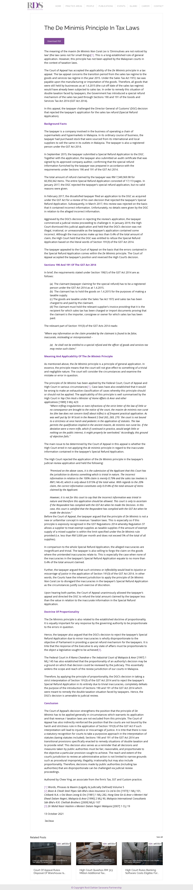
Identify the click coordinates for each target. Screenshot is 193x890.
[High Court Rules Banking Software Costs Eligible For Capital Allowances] (142, 853)
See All (160, 837)
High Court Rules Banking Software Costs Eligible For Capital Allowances (141, 871)
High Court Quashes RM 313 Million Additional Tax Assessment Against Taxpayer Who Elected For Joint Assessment (96, 871)
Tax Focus (49, 820)
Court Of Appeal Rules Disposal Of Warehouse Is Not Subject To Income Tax (49, 871)
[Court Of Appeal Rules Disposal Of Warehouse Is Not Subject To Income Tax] (50, 853)
